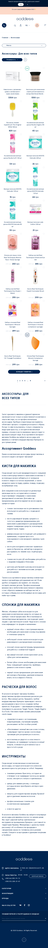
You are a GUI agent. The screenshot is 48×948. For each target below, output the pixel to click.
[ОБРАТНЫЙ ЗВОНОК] (4, 25)
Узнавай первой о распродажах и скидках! (20, 914)
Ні (27, 4)
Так (21, 4)
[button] (27, 25)
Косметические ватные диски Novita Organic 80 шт (35, 125)
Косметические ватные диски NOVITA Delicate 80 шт (12, 224)
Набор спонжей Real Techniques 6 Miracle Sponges (12, 324)
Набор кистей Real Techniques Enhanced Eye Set (35, 257)
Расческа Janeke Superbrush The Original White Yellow (12, 125)
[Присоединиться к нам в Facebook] (24, 905)
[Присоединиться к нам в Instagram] (29, 905)
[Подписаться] (45, 918)
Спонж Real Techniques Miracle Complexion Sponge (35, 358)
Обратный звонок (37, 876)
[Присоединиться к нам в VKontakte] (20, 905)
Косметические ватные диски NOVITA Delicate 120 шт (35, 191)
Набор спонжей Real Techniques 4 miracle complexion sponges (35, 324)
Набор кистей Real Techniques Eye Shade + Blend (12, 291)
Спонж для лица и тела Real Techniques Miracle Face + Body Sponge (12, 257)
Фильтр (8, 45)
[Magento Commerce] (25, 19)
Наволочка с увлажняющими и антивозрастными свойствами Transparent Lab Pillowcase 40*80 (13, 94)
